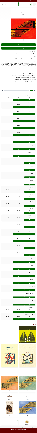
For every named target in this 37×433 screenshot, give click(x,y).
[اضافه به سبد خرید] (29, 100)
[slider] (16, 90)
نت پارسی (16, 431)
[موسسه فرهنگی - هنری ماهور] (18, 4)
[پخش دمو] (18, 100)
